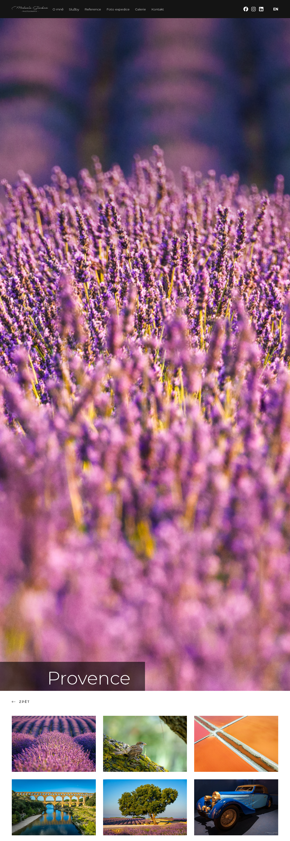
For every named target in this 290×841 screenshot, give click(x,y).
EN (275, 9)
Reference (93, 9)
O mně (58, 9)
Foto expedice (118, 9)
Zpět (24, 702)
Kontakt (157, 9)
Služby (74, 9)
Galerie (140, 9)
